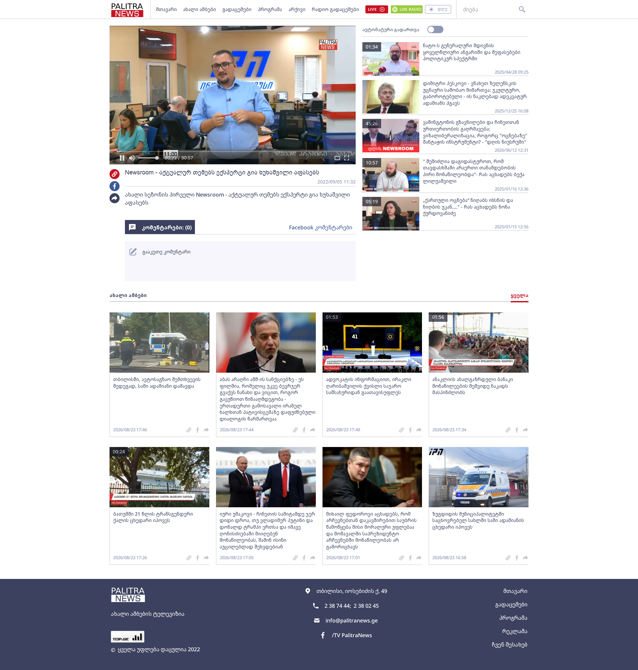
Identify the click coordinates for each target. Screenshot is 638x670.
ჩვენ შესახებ (509, 644)
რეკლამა (514, 631)
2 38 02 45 (366, 605)
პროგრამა (270, 9)
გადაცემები (237, 9)
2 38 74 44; (338, 605)
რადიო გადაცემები (335, 9)
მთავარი (166, 9)
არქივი (297, 9)
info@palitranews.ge (352, 620)
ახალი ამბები (199, 9)
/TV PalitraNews (352, 635)
